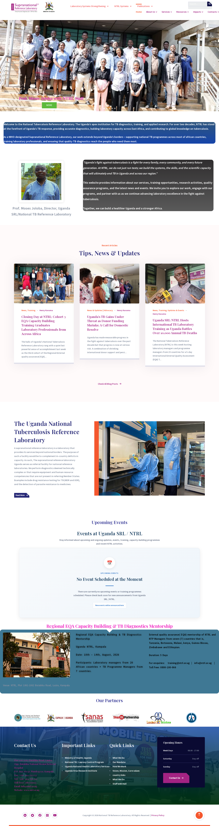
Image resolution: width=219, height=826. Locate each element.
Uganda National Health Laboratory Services (87, 766)
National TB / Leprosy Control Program (84, 762)
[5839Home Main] (175, 283)
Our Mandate (119, 762)
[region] (109, 65)
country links (119, 775)
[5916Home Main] (44, 283)
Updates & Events (176, 310)
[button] (4, 65)
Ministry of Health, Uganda (78, 757)
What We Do (119, 757)
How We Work (119, 766)
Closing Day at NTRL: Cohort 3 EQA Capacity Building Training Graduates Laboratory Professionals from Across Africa (43, 325)
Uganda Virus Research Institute (81, 770)
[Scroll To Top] (199, 815)
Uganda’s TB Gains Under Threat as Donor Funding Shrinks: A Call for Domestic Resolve (107, 323)
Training (31, 310)
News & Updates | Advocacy (100, 310)
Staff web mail (119, 783)
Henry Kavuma (46, 310)
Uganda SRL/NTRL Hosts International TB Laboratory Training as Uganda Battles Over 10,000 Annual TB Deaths (175, 326)
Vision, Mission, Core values (126, 770)
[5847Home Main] (109, 283)
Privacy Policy (157, 815)
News (23, 310)
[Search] (209, 3)
